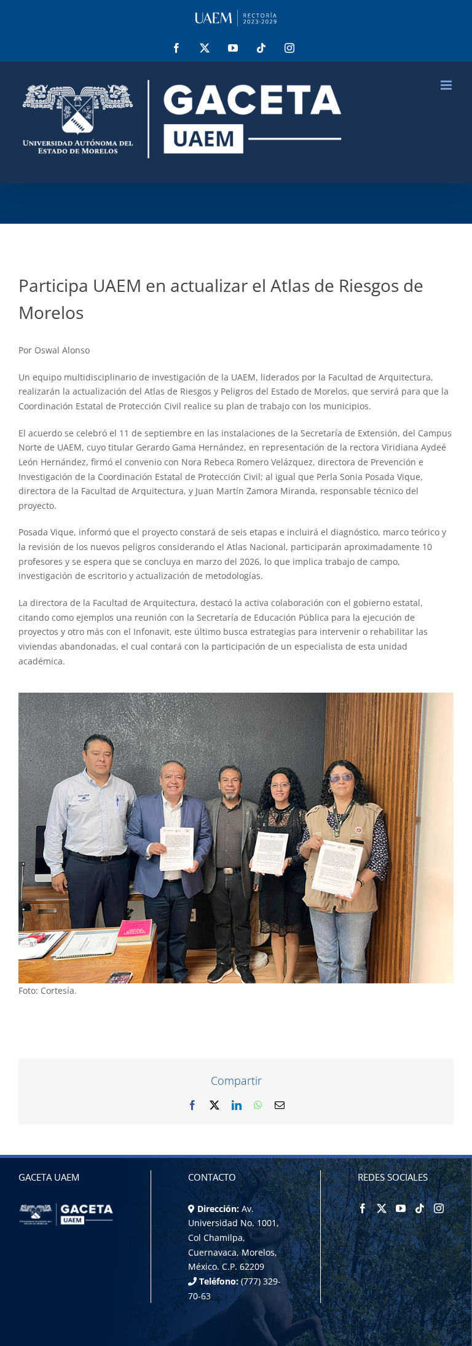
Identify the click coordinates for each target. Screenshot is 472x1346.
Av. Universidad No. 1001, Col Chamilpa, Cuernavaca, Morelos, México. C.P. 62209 (233, 1238)
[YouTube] (401, 1208)
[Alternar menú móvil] (447, 85)
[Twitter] (382, 1208)
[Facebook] (363, 1208)
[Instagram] (439, 1208)
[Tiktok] (420, 1208)
